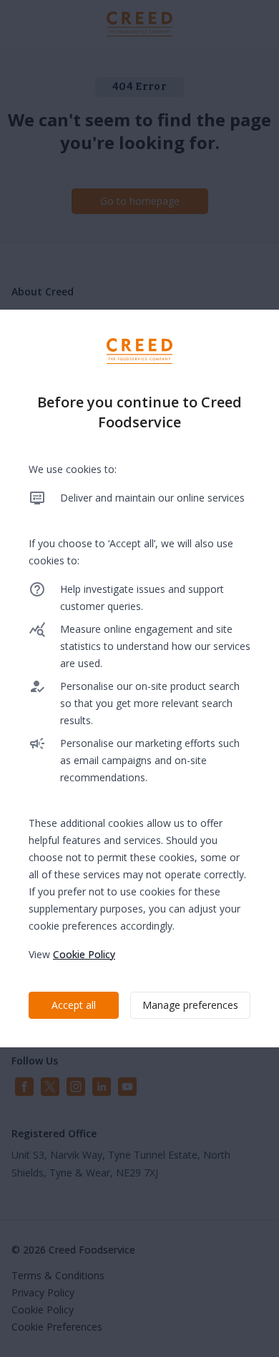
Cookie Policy (84, 954)
